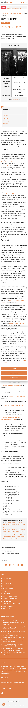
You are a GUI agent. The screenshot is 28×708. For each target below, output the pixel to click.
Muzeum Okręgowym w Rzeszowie (17, 396)
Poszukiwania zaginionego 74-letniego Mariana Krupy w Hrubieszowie (13, 649)
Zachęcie (20, 193)
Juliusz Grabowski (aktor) (9, 536)
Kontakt (3, 684)
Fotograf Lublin (7, 591)
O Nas (13, 700)
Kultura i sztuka (17, 13)
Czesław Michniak (11, 533)
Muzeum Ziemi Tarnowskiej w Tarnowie (13, 405)
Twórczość (6, 118)
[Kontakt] (21, 2)
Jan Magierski (11, 524)
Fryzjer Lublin (6, 593)
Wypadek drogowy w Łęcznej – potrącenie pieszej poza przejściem (14, 627)
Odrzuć (14, 368)
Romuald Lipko (6, 531)
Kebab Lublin (6, 608)
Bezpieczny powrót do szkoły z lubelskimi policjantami (14, 653)
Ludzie (11, 13)
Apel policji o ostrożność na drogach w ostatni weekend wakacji (13, 645)
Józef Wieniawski (20, 529)
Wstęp (5, 113)
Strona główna (4, 13)
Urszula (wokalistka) (12, 522)
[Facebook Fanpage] (19, 2)
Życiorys (5, 115)
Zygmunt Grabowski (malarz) (10, 538)
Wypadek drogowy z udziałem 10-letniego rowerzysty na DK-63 (14, 632)
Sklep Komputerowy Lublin (10, 598)
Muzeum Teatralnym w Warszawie (12, 385)
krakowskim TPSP (9, 193)
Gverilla (5, 534)
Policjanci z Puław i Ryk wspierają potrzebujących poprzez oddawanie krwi (13, 636)
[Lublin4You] (6, 2)
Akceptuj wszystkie (14, 377)
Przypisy (5, 123)
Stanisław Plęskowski (15, 526)
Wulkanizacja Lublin (8, 601)
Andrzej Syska (20, 534)
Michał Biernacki (21, 536)
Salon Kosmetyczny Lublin (10, 596)
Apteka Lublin (6, 581)
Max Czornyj (11, 529)
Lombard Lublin (7, 583)
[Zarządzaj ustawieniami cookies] (3, 704)
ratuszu (11, 300)
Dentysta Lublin (7, 578)
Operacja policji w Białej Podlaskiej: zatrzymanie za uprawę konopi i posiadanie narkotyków (14, 622)
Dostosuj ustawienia (14, 373)
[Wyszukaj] (23, 2)
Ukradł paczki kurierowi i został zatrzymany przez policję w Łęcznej (14, 640)
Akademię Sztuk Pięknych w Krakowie (11, 161)
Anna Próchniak (11, 534)
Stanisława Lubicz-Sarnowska (10, 527)
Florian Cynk (4, 165)
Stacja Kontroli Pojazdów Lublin (11, 603)
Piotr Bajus (20, 533)
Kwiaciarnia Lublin (8, 586)
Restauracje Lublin (8, 606)
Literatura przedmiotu (8, 121)
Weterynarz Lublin (8, 588)
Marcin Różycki (15, 531)
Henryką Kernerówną (17, 177)
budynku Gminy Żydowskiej (16, 323)
